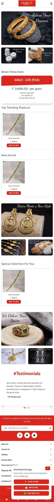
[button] (24, 407)
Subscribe (50, 428)
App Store (33, 487)
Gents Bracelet (13, 138)
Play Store (33, 481)
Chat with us (33, 493)
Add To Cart (14, 145)
